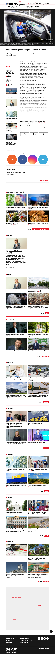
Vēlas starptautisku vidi (36, 442)
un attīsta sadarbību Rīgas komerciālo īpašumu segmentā (15, 530)
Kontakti (24, 643)
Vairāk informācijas (42, 127)
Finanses (10, 541)
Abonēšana (11, 638)
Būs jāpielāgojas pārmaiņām (15, 207)
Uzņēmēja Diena (9, 79)
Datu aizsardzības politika (12, 650)
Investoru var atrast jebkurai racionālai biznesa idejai (16, 351)
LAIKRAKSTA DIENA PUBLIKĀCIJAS (17, 192)
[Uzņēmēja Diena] (23, 2)
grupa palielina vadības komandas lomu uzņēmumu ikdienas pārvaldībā (38, 396)
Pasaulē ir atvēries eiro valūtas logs (11, 119)
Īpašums (10, 497)
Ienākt (47, 3)
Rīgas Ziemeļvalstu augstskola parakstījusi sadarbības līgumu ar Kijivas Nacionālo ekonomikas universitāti (14, 425)
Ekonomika (8, 80)
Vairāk (29, 229)
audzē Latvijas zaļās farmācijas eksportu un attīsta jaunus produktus (38, 308)
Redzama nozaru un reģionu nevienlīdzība (13, 224)
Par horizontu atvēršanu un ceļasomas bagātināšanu (38, 335)
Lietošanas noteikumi (11, 649)
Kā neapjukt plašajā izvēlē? (15, 290)
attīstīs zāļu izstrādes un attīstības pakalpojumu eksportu (14, 378)
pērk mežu (26, 598)
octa (39, 605)
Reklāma (10, 643)
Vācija (7, 81)
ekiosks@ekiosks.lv (44, 648)
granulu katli (15, 619)
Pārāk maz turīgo (10, 130)
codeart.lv (14, 652)
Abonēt (38, 3)
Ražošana (10, 362)
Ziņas (8, 66)
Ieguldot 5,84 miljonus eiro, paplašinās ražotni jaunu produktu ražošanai (37, 379)
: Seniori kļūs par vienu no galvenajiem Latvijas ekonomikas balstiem (11, 142)
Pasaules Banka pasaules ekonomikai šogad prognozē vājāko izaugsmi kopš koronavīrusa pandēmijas (38, 576)
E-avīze (9, 641)
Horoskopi (24, 638)
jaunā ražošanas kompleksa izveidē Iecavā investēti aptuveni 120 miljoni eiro (16, 397)
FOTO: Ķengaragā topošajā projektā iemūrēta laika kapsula (37, 530)
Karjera (10, 408)
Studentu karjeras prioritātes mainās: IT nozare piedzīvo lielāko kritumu (16, 443)
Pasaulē (10, 454)
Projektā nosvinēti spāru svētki (14, 513)
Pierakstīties (43, 180)
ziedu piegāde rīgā (16, 597)
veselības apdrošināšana (25, 611)
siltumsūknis (35, 621)
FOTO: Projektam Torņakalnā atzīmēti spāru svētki (37, 513)
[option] (27, 28)
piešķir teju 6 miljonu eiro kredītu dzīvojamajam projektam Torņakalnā (38, 558)
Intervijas (10, 319)
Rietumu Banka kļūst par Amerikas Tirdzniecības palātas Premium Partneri (15, 576)
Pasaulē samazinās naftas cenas (10, 95)
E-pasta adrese (11, 174)
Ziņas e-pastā (26, 641)
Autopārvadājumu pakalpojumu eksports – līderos (36, 290)
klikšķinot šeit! (42, 123)
